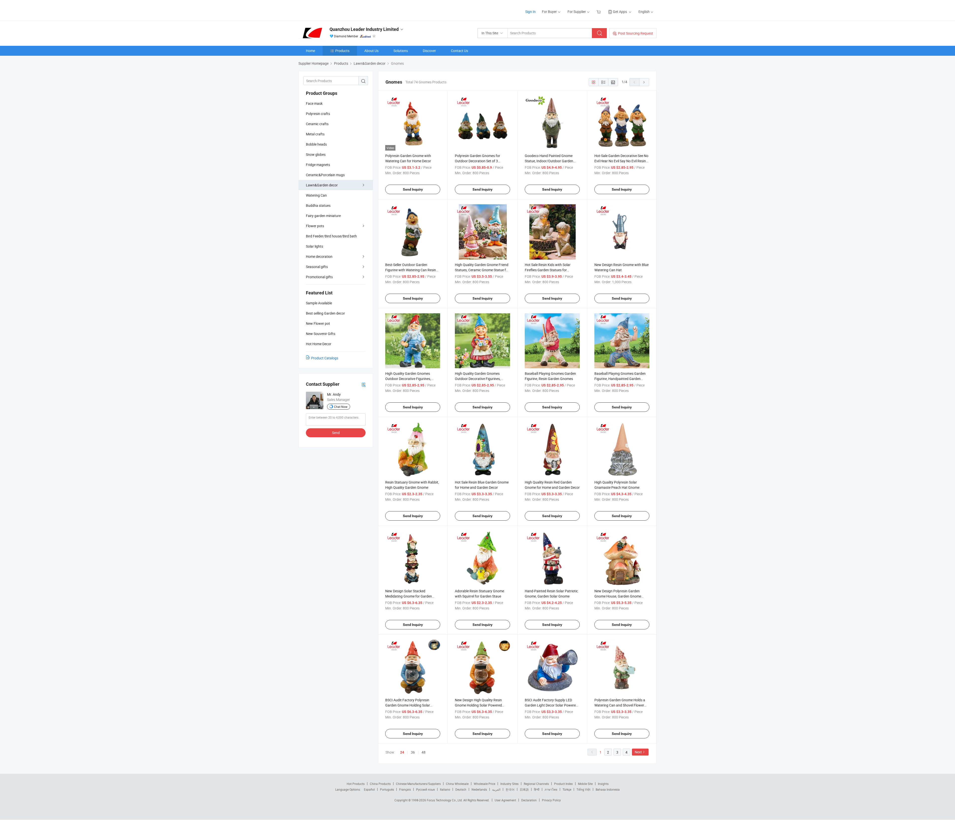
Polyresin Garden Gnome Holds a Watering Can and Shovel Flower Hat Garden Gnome (619, 705)
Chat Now (340, 407)
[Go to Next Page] (644, 82)
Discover (429, 50)
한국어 (510, 789)
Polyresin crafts (318, 113)
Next (638, 752)
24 (402, 752)
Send (336, 432)
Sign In (530, 11)
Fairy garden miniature (323, 215)
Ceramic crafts (317, 123)
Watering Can (316, 195)
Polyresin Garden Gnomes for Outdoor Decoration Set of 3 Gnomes (477, 160)
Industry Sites (509, 784)
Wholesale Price (484, 784)
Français (405, 789)
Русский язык (425, 789)
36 (413, 752)
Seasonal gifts (317, 266)
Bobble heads (316, 144)
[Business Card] (364, 384)
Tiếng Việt (583, 789)
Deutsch (460, 789)
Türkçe (567, 789)
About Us (371, 50)
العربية (496, 789)
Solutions (400, 50)
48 (424, 752)
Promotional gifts (319, 276)
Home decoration (319, 256)
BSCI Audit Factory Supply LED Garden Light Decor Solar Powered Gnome (551, 705)
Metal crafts (315, 134)
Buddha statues (318, 205)
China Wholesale (457, 784)
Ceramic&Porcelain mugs (325, 174)
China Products (380, 784)
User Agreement (505, 800)
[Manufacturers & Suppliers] (330, 10)
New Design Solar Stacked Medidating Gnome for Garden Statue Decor (408, 596)
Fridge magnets (318, 164)
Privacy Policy (551, 800)
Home (310, 50)
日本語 (524, 789)
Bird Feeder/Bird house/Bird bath (331, 236)
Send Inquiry (413, 189)
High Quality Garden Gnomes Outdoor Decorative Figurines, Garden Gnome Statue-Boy (408, 378)
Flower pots (315, 225)
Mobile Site (585, 784)
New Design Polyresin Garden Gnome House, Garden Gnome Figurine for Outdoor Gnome (617, 596)
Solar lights (314, 246)
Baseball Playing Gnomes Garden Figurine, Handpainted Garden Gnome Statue (620, 378)
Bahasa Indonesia (608, 789)
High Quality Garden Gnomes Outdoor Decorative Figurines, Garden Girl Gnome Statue (478, 378)
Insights (603, 784)
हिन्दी (536, 789)
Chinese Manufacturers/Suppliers (418, 784)
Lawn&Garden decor (322, 185)
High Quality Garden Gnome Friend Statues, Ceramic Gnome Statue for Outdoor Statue (482, 269)
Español (369, 789)
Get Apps (620, 11)
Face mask (314, 103)
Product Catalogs (324, 358)
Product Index (563, 784)
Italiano (445, 789)
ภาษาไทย (551, 789)
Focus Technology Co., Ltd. (445, 800)
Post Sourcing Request (635, 33)
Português (387, 789)
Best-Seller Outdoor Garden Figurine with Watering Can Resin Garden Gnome (410, 269)
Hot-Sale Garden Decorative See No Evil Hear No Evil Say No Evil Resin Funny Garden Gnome (621, 160)
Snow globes (316, 154)
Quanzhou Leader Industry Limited (364, 29)
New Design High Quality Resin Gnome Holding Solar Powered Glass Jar (478, 705)
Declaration (529, 800)
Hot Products (356, 784)
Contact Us (459, 50)
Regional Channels (536, 784)
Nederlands (479, 789)
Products (342, 50)
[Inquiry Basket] (599, 11)
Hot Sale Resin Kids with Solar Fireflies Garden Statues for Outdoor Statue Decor (548, 269)
